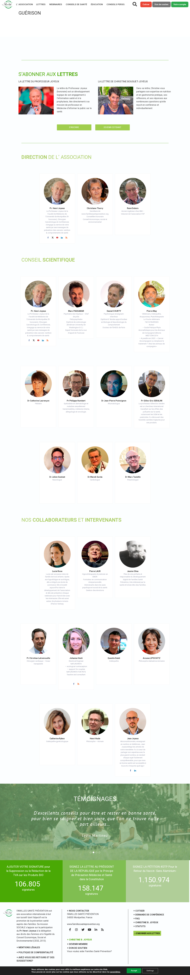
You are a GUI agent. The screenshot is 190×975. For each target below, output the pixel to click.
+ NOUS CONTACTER (78, 910)
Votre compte (179, 4)
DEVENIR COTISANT (112, 127)
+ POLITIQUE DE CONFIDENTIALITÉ (35, 952)
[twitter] (53, 238)
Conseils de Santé (76, 4)
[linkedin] (62, 238)
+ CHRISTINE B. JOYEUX (79, 939)
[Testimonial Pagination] (90, 852)
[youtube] (57, 238)
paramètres (115, 972)
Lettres (40, 4)
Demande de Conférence (149, 914)
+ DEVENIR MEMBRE (77, 944)
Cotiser (146, 4)
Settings (150, 970)
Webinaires (55, 4)
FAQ (137, 918)
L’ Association (24, 4)
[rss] (66, 238)
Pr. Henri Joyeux (57, 208)
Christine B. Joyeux (146, 922)
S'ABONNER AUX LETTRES (148, 933)
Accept (134, 970)
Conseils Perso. (116, 4)
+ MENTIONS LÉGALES (28, 947)
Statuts (140, 926)
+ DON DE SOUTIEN (77, 948)
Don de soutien (161, 4)
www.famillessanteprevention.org (83, 924)
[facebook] (48, 238)
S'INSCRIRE (74, 127)
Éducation (97, 4)
